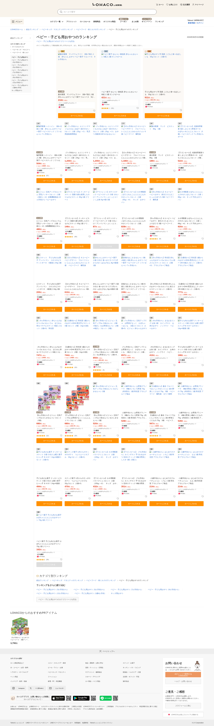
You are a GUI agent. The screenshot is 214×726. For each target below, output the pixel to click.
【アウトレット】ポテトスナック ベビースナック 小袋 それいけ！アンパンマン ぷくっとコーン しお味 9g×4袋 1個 (105, 221)
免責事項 (85, 723)
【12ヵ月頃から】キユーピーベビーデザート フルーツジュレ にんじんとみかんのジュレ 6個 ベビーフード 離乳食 (133, 155)
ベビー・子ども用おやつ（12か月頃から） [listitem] (20, 81)
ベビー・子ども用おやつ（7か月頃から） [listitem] (20, 71)
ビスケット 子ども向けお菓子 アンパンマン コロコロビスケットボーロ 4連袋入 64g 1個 (48, 286)
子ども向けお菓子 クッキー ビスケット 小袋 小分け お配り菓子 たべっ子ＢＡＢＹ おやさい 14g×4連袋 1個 (190, 349)
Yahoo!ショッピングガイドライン (101, 723)
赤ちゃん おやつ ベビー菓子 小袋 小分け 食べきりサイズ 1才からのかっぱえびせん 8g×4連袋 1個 (106, 286)
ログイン (200, 23)
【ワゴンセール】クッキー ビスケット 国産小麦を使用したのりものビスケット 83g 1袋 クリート (77, 221)
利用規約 (77, 723)
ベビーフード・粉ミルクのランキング (90, 29)
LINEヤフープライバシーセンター (61, 723)
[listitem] (20, 38)
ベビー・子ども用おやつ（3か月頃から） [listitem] (20, 61)
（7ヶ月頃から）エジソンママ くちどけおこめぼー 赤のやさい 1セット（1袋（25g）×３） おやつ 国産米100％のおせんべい (106, 155)
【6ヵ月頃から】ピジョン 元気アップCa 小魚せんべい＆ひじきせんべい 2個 (106, 417)
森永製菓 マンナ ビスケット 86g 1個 (162, 156)
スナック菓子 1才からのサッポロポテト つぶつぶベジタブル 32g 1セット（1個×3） (77, 480)
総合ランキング (32, 29)
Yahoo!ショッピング (17, 723)
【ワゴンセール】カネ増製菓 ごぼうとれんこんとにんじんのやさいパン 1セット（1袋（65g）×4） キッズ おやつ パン (134, 221)
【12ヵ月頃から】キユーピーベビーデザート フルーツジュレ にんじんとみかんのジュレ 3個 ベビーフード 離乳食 (77, 286)
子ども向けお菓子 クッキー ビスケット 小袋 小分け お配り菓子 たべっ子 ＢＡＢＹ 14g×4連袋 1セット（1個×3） (49, 481)
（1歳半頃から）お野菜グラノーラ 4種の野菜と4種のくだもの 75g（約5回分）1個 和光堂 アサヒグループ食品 (190, 415)
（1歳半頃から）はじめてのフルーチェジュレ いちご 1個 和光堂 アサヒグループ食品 (162, 480)
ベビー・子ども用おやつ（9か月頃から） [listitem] (20, 76)
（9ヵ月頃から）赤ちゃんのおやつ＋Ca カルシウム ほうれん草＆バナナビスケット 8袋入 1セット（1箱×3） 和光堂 (49, 349)
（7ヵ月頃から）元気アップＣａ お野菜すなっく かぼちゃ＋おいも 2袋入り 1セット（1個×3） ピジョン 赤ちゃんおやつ (134, 349)
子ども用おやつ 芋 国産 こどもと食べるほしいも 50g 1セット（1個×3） (163, 93)
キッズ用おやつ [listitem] (17, 90)
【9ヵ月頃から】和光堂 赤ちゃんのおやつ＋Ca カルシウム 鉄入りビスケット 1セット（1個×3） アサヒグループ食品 (162, 286)
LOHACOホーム (16, 29)
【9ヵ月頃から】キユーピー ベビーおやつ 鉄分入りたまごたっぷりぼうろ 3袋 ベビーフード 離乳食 (162, 221)
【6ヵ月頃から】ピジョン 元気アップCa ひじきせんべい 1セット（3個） (49, 417)
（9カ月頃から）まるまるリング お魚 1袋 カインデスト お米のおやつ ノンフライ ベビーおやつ (162, 349)
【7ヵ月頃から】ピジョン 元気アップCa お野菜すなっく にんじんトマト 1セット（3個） (77, 417)
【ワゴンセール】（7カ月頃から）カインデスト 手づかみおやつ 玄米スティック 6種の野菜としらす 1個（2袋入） (133, 481)
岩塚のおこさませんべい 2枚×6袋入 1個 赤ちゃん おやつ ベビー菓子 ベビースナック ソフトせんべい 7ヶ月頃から (134, 286)
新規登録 (191, 23)
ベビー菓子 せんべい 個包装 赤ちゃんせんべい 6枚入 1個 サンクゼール (119, 93)
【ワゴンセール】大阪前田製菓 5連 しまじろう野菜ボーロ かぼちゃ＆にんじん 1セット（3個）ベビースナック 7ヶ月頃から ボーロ (191, 155)
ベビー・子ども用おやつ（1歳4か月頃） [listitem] (20, 86)
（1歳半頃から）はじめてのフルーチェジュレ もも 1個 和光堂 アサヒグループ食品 (190, 480)
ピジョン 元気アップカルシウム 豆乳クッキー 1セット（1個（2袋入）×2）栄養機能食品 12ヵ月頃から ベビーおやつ (49, 223)
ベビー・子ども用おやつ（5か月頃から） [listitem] (20, 66)
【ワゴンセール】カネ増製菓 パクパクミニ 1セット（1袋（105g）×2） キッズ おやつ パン (106, 481)
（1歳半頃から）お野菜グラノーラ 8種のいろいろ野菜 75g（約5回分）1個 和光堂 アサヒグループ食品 (134, 415)
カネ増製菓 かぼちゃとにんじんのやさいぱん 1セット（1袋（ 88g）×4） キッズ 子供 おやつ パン (190, 221)
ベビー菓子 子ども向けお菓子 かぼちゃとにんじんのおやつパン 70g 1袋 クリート (49, 543)
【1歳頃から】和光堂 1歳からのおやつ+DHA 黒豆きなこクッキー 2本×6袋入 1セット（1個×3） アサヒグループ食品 (191, 286)
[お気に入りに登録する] (94, 111)
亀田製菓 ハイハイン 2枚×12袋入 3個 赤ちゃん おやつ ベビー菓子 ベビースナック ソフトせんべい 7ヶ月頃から (49, 158)
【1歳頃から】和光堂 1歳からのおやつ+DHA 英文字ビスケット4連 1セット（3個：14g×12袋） (77, 349)
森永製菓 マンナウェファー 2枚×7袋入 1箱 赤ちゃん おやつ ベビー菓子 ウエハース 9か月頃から (76, 95)
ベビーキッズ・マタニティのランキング (57, 29)
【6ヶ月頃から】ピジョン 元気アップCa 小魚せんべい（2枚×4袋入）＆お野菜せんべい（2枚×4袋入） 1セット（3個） (106, 352)
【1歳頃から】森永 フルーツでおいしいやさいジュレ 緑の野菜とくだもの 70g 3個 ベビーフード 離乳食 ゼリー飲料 (162, 418)
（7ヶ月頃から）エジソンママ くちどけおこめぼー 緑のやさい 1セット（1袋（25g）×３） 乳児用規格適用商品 (77, 155)
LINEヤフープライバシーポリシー (37, 723)
